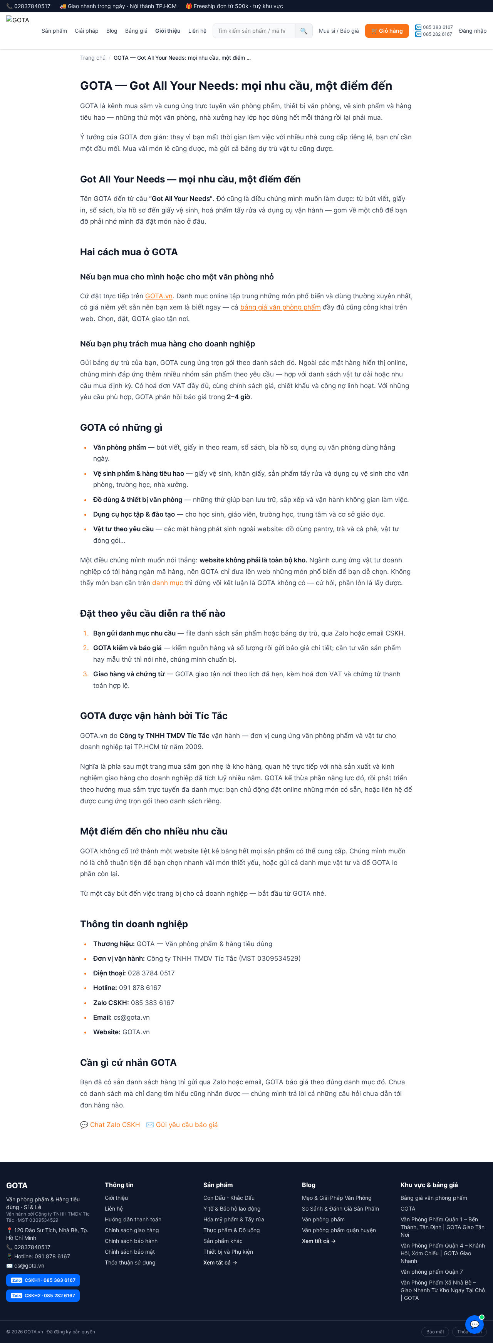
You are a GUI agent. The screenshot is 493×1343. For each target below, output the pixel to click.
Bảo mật (435, 1332)
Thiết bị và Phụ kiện (228, 1251)
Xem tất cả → (220, 1262)
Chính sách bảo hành (131, 1241)
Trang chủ (93, 57)
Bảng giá (136, 30)
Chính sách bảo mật (130, 1251)
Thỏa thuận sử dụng (130, 1262)
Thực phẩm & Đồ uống (231, 1230)
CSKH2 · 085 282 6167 (43, 1295)
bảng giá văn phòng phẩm (280, 307)
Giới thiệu (168, 30)
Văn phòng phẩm (323, 1219)
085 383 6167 (438, 27)
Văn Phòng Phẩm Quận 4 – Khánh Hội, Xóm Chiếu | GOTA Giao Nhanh (443, 1253)
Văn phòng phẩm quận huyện (339, 1230)
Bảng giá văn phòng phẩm (434, 1197)
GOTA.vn (159, 296)
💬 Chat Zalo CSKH (110, 1125)
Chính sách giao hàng (132, 1230)
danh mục (167, 583)
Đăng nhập (473, 30)
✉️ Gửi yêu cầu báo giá (182, 1125)
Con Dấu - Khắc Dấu (229, 1197)
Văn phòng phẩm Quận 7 (432, 1271)
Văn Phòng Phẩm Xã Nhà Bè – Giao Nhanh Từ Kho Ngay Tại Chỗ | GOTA (443, 1290)
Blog (111, 30)
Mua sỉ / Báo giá (339, 30)
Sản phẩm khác (223, 1241)
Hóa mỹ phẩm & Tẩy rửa (233, 1219)
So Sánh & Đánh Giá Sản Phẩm (340, 1208)
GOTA (408, 1208)
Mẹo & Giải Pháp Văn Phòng (337, 1197)
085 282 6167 (437, 34)
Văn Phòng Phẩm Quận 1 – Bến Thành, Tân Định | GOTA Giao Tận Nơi (443, 1227)
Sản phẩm (54, 30)
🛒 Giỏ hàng (387, 30)
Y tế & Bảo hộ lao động (232, 1208)
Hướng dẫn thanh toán (133, 1219)
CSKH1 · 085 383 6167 (43, 1280)
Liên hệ (197, 30)
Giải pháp (87, 30)
